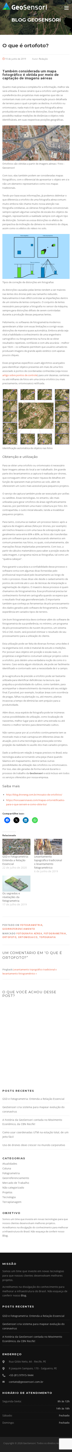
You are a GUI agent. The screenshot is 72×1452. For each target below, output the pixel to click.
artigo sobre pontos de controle (19, 375)
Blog (5, 1235)
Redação (43, 58)
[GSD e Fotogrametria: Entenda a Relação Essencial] (16, 847)
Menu (66, 7)
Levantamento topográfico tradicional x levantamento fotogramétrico (48, 862)
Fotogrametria (31, 925)
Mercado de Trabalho (15, 1183)
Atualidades (9, 1163)
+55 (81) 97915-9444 (21, 1375)
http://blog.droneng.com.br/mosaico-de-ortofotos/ (34, 794)
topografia (47, 937)
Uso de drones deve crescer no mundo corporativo (33, 1145)
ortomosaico (28, 937)
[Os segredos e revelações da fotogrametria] (16, 884)
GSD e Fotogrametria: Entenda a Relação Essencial (15, 860)
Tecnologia (9, 1197)
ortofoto (9, 937)
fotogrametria (55, 933)
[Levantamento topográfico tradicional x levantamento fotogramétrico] (48, 847)
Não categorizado (13, 1187)
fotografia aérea (29, 933)
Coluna (6, 1168)
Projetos (7, 1192)
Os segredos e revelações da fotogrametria (11, 897)
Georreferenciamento (18, 928)
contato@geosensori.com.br (26, 1382)
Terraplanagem (11, 1202)
